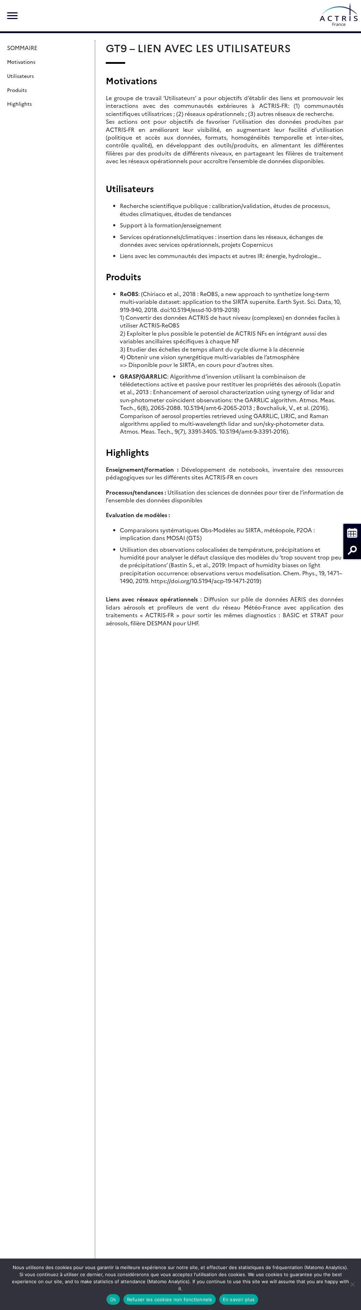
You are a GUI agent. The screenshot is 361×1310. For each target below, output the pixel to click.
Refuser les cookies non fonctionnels (169, 1299)
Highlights (19, 103)
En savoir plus (239, 1299)
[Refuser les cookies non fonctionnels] (352, 1284)
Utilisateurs (20, 75)
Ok (113, 1299)
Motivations (21, 61)
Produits (17, 89)
